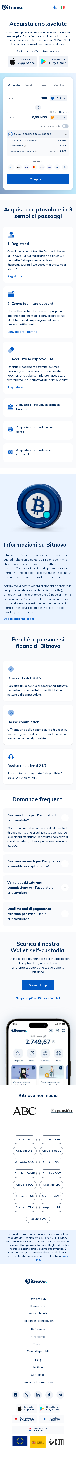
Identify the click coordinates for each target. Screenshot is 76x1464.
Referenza (38, 1329)
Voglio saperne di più (19, 618)
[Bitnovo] (12, 7)
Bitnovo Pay (38, 1299)
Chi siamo (38, 1336)
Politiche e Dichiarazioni (38, 1320)
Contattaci (38, 1374)
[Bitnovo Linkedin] (38, 1395)
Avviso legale (38, 1313)
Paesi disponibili (38, 1351)
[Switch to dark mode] (55, 7)
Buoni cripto (38, 1306)
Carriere (38, 1344)
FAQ (38, 1360)
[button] (63, 7)
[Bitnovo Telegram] (60, 1395)
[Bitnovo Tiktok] (49, 1395)
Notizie (38, 1367)
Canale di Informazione (38, 1382)
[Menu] (70, 7)
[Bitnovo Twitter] (27, 1395)
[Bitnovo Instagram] (16, 1395)
